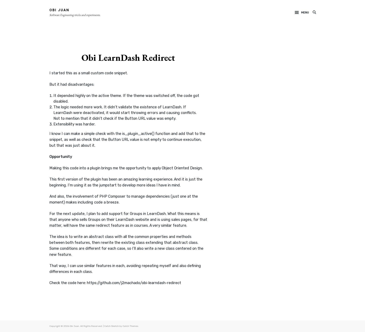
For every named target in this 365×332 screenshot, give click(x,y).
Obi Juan (59, 10)
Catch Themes (130, 326)
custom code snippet (109, 73)
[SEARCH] (314, 12)
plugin (95, 168)
